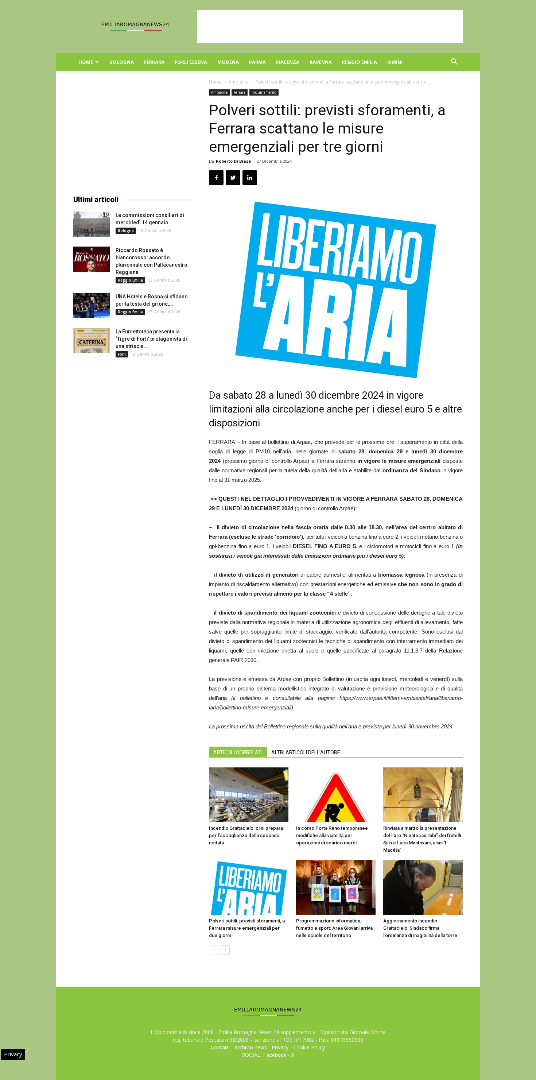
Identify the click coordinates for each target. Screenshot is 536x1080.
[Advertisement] (330, 26)
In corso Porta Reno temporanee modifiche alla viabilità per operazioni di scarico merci (332, 835)
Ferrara (154, 62)
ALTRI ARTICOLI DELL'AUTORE (305, 752)
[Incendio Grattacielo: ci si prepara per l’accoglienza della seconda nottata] (248, 794)
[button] (454, 62)
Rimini (395, 62)
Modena (228, 62)
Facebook (274, 1055)
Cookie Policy (309, 1047)
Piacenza (287, 62)
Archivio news (250, 1047)
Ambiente (239, 82)
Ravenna (321, 62)
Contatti (220, 1047)
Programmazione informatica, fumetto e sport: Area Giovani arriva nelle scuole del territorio (334, 928)
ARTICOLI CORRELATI (238, 752)
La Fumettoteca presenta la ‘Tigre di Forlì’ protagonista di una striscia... (151, 339)
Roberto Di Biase (233, 161)
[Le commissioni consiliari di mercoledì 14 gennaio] (91, 224)
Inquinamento (264, 92)
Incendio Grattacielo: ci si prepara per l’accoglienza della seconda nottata (246, 835)
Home (85, 62)
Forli (122, 354)
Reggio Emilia (359, 62)
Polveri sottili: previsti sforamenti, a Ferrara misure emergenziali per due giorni (247, 928)
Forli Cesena (191, 62)
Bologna (121, 62)
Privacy (280, 1047)
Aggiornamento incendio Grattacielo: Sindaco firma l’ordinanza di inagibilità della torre (420, 928)
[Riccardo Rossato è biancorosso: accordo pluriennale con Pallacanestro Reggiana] (91, 259)
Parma (257, 62)
